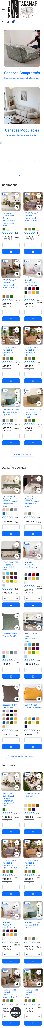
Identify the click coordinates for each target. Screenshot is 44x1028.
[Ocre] (3, 726)
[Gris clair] (3, 573)
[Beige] (3, 581)
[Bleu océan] (3, 722)
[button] (3, 22)
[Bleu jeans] (3, 585)
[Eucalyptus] (11, 420)
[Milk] (7, 229)
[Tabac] (11, 573)
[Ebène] (11, 722)
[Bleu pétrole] (11, 718)
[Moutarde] (33, 292)
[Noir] (37, 288)
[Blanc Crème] (25, 296)
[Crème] (33, 722)
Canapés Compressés (22, 73)
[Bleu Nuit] (29, 288)
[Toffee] (7, 420)
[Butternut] (25, 229)
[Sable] (15, 722)
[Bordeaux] (11, 577)
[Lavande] (15, 509)
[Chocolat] (15, 711)
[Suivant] (34, 160)
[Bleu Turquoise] (7, 573)
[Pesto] (3, 229)
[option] (22, 160)
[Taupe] (7, 577)
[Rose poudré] (3, 509)
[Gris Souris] (25, 288)
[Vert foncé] (25, 292)
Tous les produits (22, 454)
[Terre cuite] (37, 718)
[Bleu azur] (3, 513)
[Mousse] (11, 581)
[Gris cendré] (3, 420)
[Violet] (15, 577)
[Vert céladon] (37, 292)
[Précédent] (10, 160)
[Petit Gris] (29, 229)
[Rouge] (33, 288)
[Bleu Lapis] (25, 726)
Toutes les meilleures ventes (22, 756)
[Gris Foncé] (15, 573)
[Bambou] (29, 722)
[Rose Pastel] (29, 292)
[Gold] (37, 722)
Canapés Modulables (22, 130)
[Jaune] (15, 581)
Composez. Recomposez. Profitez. (22, 135)
